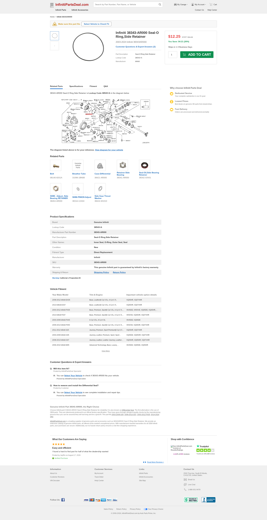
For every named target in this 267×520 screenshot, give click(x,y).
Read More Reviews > (155, 462)
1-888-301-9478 (194, 490)
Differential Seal (128, 410)
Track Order (99, 477)
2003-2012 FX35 (143, 415)
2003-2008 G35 (118, 415)
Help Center (212, 10)
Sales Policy (108, 509)
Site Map (142, 481)
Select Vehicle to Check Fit (96, 24)
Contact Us (199, 10)
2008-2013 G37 (130, 415)
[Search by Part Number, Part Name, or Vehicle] (160, 4)
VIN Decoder (55, 481)
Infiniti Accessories (80, 10)
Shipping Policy (101, 272)
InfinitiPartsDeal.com (58, 421)
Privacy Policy (135, 509)
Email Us (191, 480)
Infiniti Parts (60, 10)
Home (52, 17)
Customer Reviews (57, 477)
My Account (99, 473)
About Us (53, 473)
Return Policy (119, 272)
